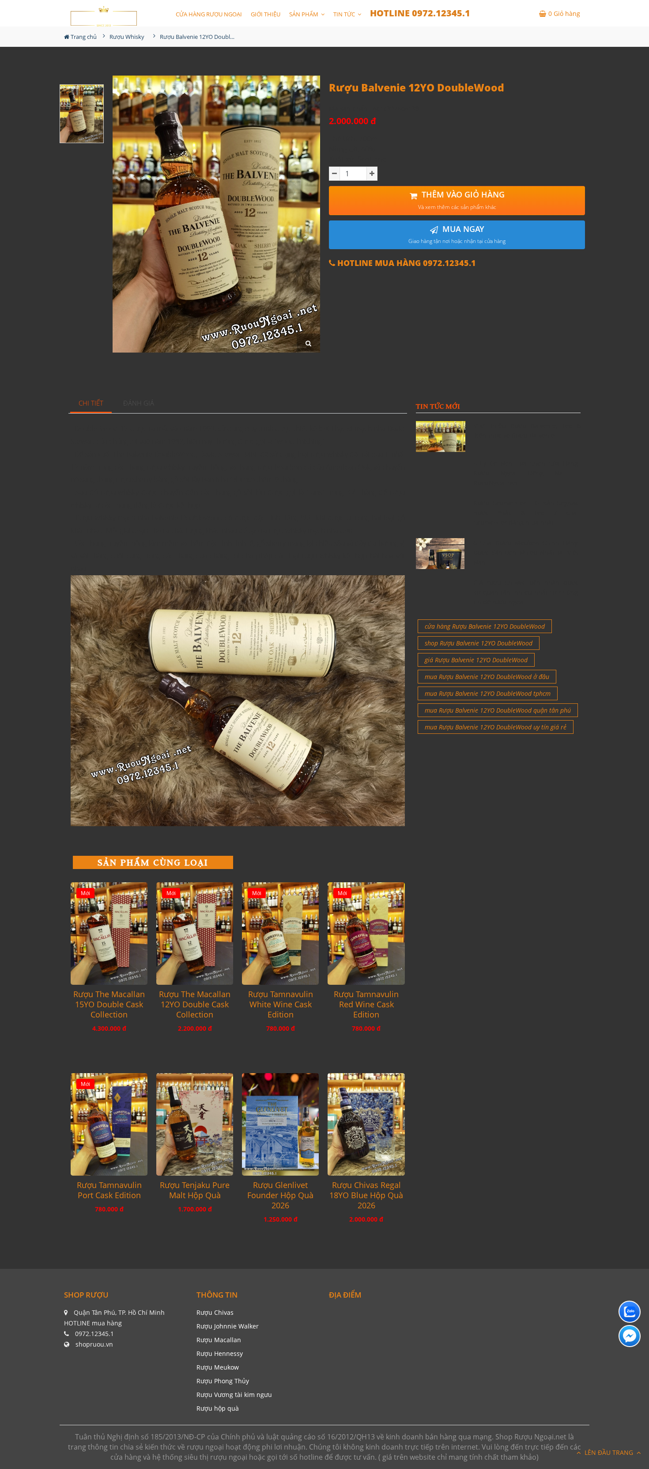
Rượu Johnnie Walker (227, 1326)
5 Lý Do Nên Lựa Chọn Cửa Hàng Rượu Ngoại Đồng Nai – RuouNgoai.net (525, 473)
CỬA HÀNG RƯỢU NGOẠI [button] (209, 14)
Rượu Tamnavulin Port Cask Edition (109, 1190)
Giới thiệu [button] (265, 14)
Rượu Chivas (215, 1312)
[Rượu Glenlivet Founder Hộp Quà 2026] (280, 1124)
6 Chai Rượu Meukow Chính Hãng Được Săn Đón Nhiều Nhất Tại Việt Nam (525, 553)
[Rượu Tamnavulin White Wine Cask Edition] (280, 933)
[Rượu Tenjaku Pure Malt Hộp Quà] (194, 1124)
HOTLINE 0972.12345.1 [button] (420, 13)
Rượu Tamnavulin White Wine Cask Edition (280, 1004)
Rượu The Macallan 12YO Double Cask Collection (194, 1004)
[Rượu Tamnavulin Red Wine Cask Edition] (366, 933)
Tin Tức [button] (344, 14)
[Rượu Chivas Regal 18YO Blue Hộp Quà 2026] (366, 1124)
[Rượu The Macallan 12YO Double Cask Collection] (194, 933)
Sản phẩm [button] (304, 14)
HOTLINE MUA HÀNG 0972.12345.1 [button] (405, 263)
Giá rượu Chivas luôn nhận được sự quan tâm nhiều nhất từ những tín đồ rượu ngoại (525, 592)
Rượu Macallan (218, 1340)
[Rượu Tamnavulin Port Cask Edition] (109, 1124)
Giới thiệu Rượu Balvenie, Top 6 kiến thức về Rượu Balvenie (527, 430)
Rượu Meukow (217, 1367)
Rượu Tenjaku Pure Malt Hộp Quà (195, 1190)
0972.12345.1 (94, 1333)
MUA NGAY (457, 234)
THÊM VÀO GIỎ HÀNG (461, 200)
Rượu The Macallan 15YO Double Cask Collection (109, 1004)
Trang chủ (83, 37)
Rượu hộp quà (217, 1408)
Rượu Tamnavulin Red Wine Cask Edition (366, 1004)
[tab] (91, 403)
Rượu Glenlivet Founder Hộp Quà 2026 (280, 1195)
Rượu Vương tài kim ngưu (234, 1394)
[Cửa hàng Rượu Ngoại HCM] (104, 16)
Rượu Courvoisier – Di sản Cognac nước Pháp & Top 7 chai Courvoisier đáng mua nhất (525, 513)
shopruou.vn (94, 1344)
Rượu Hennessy (219, 1353)
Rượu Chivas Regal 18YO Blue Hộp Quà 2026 (366, 1195)
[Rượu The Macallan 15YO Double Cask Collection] (109, 933)
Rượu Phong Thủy (222, 1381)
